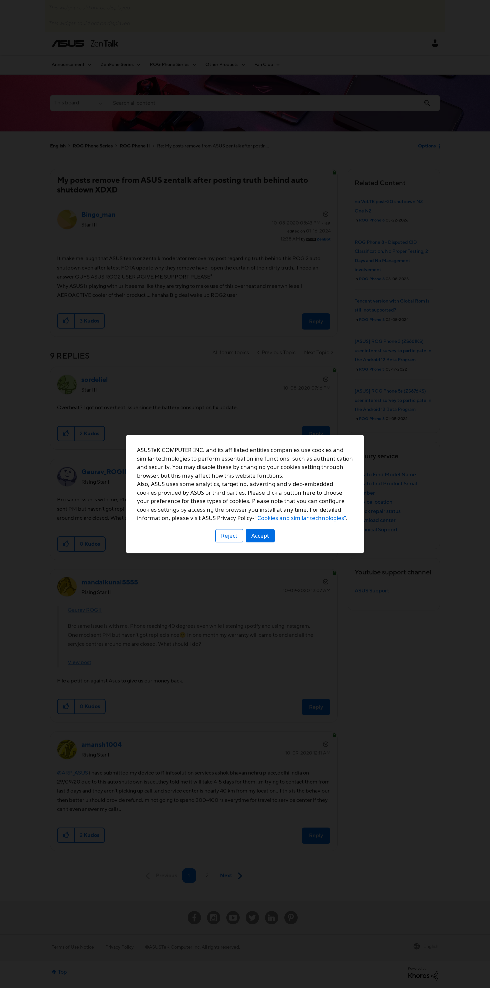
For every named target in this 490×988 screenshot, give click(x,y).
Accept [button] (260, 535)
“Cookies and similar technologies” (300, 518)
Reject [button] (229, 535)
